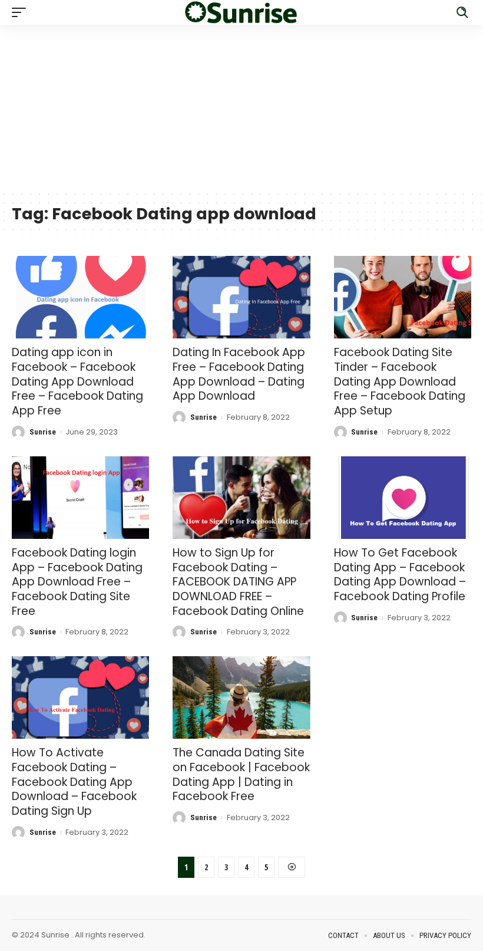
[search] (462, 12)
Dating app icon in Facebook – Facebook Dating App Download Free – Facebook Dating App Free (77, 381)
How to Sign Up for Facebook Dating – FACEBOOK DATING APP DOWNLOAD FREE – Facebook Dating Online (238, 582)
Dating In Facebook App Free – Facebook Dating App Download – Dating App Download (239, 374)
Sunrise (42, 431)
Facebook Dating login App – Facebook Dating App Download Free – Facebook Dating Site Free (77, 582)
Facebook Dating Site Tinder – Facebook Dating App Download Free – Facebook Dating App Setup (399, 381)
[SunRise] (241, 12)
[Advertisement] (241, 107)
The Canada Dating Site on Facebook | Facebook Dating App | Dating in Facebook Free (241, 774)
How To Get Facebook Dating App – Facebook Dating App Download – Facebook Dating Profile (400, 574)
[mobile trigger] (22, 12)
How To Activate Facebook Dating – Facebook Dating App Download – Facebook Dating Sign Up (74, 782)
